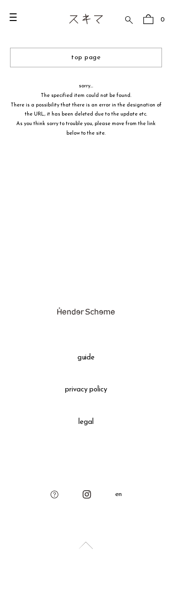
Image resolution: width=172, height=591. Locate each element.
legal (86, 422)
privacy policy (86, 389)
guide (86, 357)
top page (85, 57)
